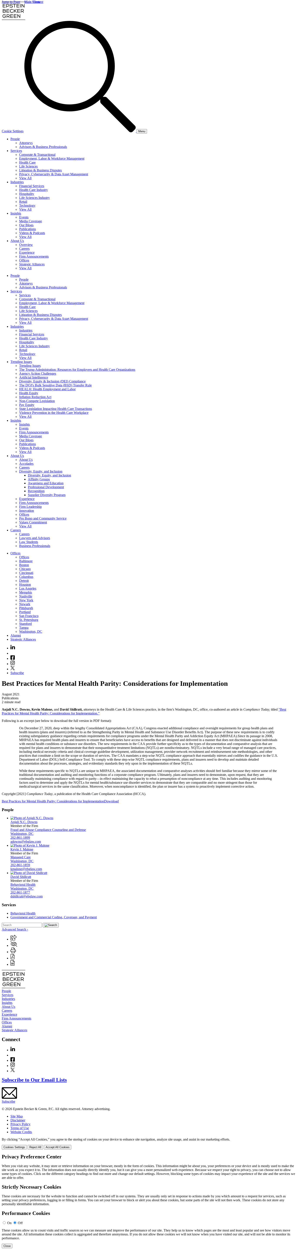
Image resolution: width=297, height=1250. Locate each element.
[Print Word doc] (12, 964)
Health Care (27, 162)
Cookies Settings (14, 1147)
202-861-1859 (20, 865)
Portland (25, 612)
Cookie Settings (12, 131)
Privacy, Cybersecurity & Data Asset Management (53, 174)
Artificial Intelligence (33, 377)
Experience (27, 252)
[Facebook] (12, 658)
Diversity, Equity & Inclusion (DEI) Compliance (52, 381)
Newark (24, 604)
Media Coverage (30, 221)
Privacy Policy (20, 1124)
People (15, 139)
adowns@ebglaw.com (25, 841)
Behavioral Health (22, 884)
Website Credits (21, 1132)
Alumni (15, 635)
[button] (13, 939)
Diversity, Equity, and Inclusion (40, 471)
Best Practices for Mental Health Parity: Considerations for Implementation (53, 801)
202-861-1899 (20, 837)
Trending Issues (21, 362)
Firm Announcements (34, 256)
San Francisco (28, 616)
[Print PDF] (12, 958)
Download (111, 801)
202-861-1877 (20, 892)
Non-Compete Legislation (37, 401)
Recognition (36, 491)
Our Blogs (26, 225)
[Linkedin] (12, 648)
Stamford (25, 624)
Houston (25, 584)
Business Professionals (34, 546)
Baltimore (26, 561)
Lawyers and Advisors (34, 538)
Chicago (25, 569)
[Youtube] (12, 653)
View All (25, 178)
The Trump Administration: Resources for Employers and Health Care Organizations (77, 369)
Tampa (23, 627)
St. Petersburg (28, 620)
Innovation (26, 510)
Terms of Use (19, 1128)
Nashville (25, 596)
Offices (24, 260)
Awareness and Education (45, 483)
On (9, 1223)
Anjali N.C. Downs (23, 822)
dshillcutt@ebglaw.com (26, 896)
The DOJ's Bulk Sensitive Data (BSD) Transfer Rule (55, 385)
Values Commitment (33, 522)
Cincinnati (26, 573)
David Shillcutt (20, 877)
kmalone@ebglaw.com (26, 869)
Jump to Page (11, 2)
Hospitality (26, 194)
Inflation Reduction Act (35, 397)
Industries (17, 182)
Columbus (26, 577)
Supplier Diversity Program (46, 495)
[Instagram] (12, 664)
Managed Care (20, 857)
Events (23, 217)
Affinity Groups (39, 479)
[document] (148, 1201)
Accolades (26, 463)
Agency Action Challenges (37, 373)
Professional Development (46, 487)
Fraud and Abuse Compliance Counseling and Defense (48, 830)
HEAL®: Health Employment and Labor (47, 389)
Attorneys (26, 143)
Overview (26, 245)
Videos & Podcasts (32, 233)
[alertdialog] (148, 1201)
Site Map (16, 1116)
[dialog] (148, 1143)
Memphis (25, 592)
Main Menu (32, 2)
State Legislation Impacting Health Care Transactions (55, 409)
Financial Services (31, 186)
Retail (23, 201)
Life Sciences (28, 166)
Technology (27, 205)
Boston (24, 565)
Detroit (24, 580)
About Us (17, 241)
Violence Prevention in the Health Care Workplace (53, 412)
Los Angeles (27, 588)
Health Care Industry (33, 190)
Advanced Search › (15, 929)
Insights (15, 213)
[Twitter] (12, 669)
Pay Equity (26, 405)
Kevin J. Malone (21, 849)
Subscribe (17, 673)
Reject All (35, 1147)
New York (26, 600)
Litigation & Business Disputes (40, 170)
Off (20, 1223)
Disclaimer (17, 1120)
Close (7, 1246)
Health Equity (28, 393)
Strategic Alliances (32, 264)
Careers (24, 248)
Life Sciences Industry (34, 198)
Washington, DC (30, 631)
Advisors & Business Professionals (43, 147)
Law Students (28, 542)
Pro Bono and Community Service (43, 518)
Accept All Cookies (58, 1147)
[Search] (80, 131)
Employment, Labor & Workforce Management (51, 158)
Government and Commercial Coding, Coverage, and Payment (53, 917)
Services (16, 151)
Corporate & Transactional (37, 154)
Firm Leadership (30, 506)
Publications (27, 229)
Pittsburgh (26, 608)
